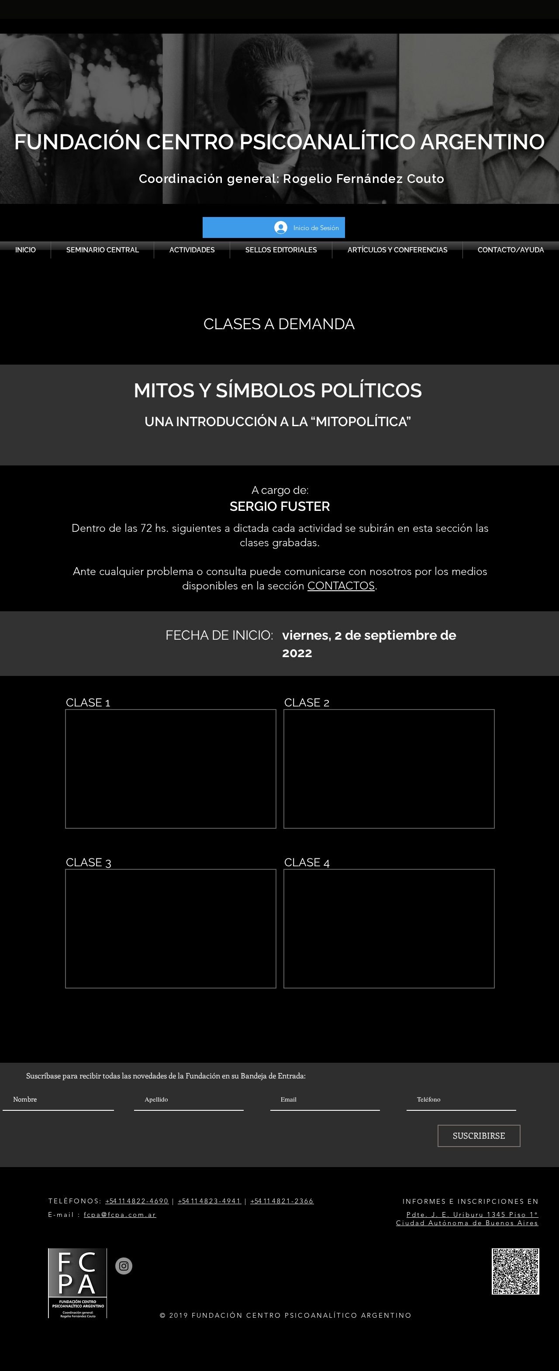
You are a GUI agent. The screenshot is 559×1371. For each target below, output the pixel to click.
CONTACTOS (341, 585)
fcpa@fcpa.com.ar (120, 1214)
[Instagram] (123, 1266)
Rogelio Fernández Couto (362, 179)
